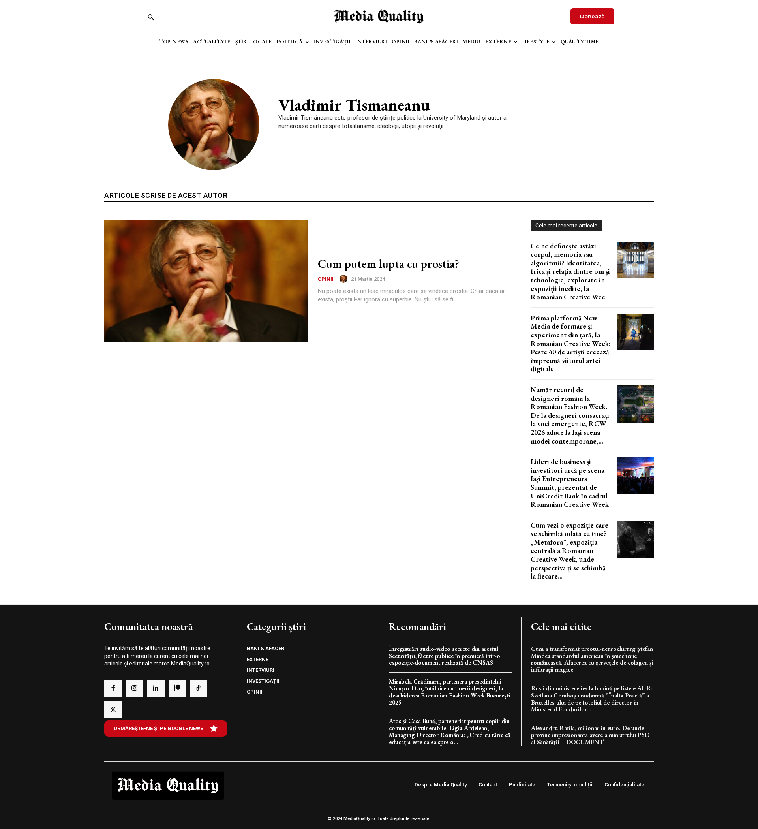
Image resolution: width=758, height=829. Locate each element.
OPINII (326, 279)
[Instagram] (134, 688)
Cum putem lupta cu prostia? (388, 263)
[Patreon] (177, 688)
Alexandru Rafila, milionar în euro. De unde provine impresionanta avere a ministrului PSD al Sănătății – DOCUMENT (590, 735)
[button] (151, 17)
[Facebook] (113, 688)
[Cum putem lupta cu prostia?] (206, 281)
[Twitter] (113, 709)
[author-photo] (345, 279)
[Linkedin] (155, 688)
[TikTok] (198, 688)
